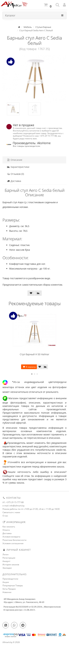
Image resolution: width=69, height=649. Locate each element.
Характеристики (19, 166)
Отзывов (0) (17, 174)
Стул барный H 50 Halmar (34, 354)
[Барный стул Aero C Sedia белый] (34, 78)
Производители (10, 578)
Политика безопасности (14, 540)
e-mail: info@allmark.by (13, 505)
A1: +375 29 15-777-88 (13, 502)
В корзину (30, 366)
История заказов (11, 564)
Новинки (7, 592)
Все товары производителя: (26, 146)
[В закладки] (30, 293)
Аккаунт (6, 561)
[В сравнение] (38, 293)
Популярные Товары (13, 585)
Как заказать (9, 526)
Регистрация (9, 557)
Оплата (6, 530)
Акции (6, 582)
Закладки (7, 567)
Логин (6, 554)
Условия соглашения (13, 543)
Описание (16, 159)
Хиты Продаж (9, 588)
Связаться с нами (11, 512)
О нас (5, 515)
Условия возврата (11, 536)
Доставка (15, 181)
